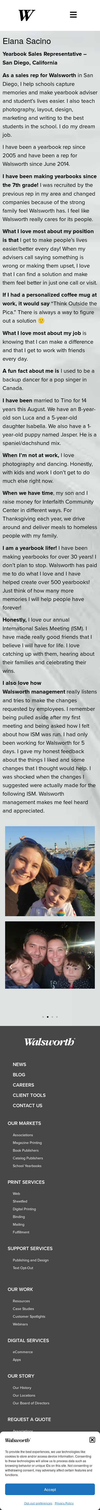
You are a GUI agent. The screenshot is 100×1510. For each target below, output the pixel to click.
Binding (19, 1216)
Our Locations (24, 1395)
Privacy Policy (64, 1503)
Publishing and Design (31, 1260)
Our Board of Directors (31, 1403)
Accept (50, 1489)
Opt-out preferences (38, 1503)
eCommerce (23, 1351)
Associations (23, 1135)
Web (16, 1193)
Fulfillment (21, 1232)
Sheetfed (20, 1201)
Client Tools (29, 1095)
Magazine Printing (27, 1142)
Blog (19, 1074)
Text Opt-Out (23, 1267)
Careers (23, 1084)
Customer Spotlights (29, 1316)
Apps (17, 1359)
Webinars (20, 1324)
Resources (21, 1301)
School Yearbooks (27, 1165)
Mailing (18, 1224)
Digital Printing (24, 1209)
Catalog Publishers (28, 1158)
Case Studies (23, 1308)
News (19, 1064)
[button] (92, 1439)
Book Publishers (26, 1150)
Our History (22, 1387)
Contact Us (27, 1105)
